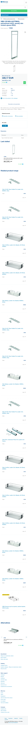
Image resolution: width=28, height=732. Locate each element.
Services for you (3, 684)
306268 (24, 304)
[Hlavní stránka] (2, 19)
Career (2, 692)
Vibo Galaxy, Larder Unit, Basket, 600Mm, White (13, 301)
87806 (25, 416)
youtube (6, 719)
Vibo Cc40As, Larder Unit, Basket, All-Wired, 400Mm (13, 468)
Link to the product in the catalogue (10, 98)
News (6, 718)
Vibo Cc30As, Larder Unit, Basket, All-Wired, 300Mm (13, 245)
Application (3, 681)
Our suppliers (3, 701)
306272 (24, 610)
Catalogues (3, 674)
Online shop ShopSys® (13, 722)
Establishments (3, 708)
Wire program (21, 18)
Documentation (20, 116)
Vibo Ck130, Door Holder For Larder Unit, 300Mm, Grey (12, 217)
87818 (25, 276)
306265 (24, 555)
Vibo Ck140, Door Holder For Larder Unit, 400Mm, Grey (12, 329)
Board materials (3, 657)
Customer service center (5, 712)
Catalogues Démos (4, 665)
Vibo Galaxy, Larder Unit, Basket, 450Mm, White (13, 579)
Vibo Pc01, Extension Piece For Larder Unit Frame (13, 440)
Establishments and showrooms (6, 686)
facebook (16, 718)
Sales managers (3, 710)
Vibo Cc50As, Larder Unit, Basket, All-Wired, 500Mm (13, 523)
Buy (24, 82)
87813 (25, 443)
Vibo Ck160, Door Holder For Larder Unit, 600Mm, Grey (12, 190)
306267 (24, 582)
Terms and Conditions (4, 702)
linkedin (20, 718)
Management (3, 696)
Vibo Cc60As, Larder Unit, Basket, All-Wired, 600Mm (13, 273)
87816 (25, 499)
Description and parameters (14, 104)
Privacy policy (3, 699)
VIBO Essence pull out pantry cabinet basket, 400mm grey (13, 607)
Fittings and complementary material (7, 655)
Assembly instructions (8, 116)
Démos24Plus (14, 10)
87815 (25, 471)
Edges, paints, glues (4, 659)
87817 (25, 527)
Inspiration (10, 718)
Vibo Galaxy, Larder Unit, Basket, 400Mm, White (13, 384)
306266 (24, 388)
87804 (25, 332)
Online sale (3, 683)
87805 (25, 360)
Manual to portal (3, 668)
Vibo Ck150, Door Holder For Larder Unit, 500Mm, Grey (12, 412)
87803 (25, 221)
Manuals (2, 676)
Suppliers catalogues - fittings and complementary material (11, 667)
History (2, 694)
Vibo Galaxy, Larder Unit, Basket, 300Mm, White (13, 551)
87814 (25, 249)
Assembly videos (4, 679)
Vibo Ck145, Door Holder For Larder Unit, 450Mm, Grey (12, 356)
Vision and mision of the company (6, 697)
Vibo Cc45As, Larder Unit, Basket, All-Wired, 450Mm (13, 495)
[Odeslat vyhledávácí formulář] (25, 7)
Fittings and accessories (9, 18)
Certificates (3, 678)
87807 (25, 193)
